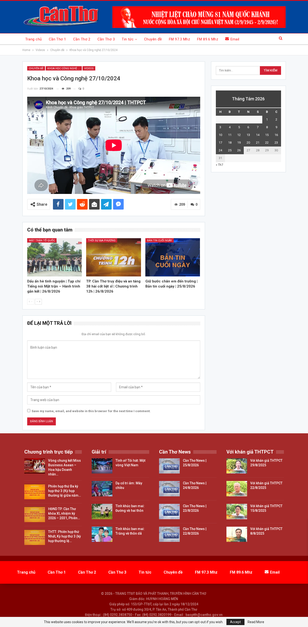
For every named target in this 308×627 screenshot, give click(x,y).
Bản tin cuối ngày (159, 240)
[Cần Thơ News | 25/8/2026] (169, 466)
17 (220, 142)
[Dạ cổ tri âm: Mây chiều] (102, 488)
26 (239, 150)
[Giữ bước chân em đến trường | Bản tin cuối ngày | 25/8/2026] (172, 257)
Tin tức (128, 39)
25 (229, 150)
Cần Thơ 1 (57, 39)
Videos (89, 68)
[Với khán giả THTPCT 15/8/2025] (236, 511)
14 (257, 135)
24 (220, 150)
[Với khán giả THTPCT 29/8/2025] (236, 466)
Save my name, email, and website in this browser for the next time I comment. (91, 411)
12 (239, 135)
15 (267, 135)
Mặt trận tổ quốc (42, 240)
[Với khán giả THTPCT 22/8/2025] (236, 488)
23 (276, 142)
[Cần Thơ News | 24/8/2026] (169, 488)
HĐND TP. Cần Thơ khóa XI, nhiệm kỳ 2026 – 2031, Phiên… (64, 513)
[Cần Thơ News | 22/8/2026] (169, 534)
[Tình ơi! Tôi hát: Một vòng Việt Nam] (102, 466)
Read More (256, 622)
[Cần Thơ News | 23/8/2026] (169, 511)
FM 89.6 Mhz (207, 39)
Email (235, 39)
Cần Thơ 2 (81, 39)
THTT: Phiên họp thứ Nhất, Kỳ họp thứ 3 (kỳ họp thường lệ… (64, 536)
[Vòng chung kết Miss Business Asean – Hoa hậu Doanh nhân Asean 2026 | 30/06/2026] (34, 466)
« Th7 (219, 164)
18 (229, 142)
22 (267, 142)
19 (239, 142)
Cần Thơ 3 (106, 39)
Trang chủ (33, 39)
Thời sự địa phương (102, 240)
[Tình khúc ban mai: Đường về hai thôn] (102, 511)
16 (276, 135)
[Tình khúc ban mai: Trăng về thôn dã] (102, 534)
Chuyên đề (153, 39)
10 (220, 135)
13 (248, 135)
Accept (235, 622)
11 (229, 135)
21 (257, 142)
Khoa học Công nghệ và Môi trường (64, 68)
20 (248, 142)
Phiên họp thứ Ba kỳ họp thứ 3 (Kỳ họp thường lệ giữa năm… (64, 490)
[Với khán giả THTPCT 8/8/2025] (236, 534)
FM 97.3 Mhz (179, 39)
